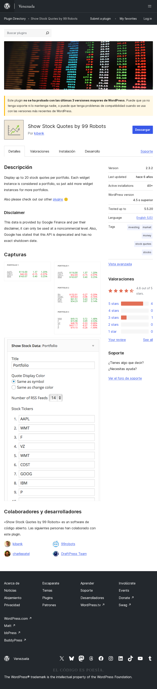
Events (124, 590)
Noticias (10, 590)
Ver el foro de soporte (125, 378)
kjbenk (39, 133)
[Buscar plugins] (47, 33)
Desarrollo (92, 151)
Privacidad (12, 605)
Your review (117, 340)
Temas (47, 590)
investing (133, 227)
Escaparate (50, 583)
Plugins (47, 598)
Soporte (147, 151)
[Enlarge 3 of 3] (95, 343)
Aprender (87, 583)
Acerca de (11, 583)
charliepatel (21, 554)
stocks (147, 252)
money (147, 235)
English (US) (145, 217)
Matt (10, 626)
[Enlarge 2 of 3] (95, 267)
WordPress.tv (93, 605)
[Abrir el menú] (150, 6)
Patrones (49, 605)
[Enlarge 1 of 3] (45, 267)
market (147, 227)
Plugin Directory (15, 18)
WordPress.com (18, 618)
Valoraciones (39, 151)
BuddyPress (15, 640)
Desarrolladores (92, 598)
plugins (58, 199)
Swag (125, 605)
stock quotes (143, 243)
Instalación (67, 151)
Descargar (142, 129)
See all (148, 340)
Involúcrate (127, 583)
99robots (68, 544)
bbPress (12, 633)
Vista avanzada (120, 264)
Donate (126, 598)
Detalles (14, 151)
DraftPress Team (74, 554)
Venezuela (21, 659)
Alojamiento (12, 598)
